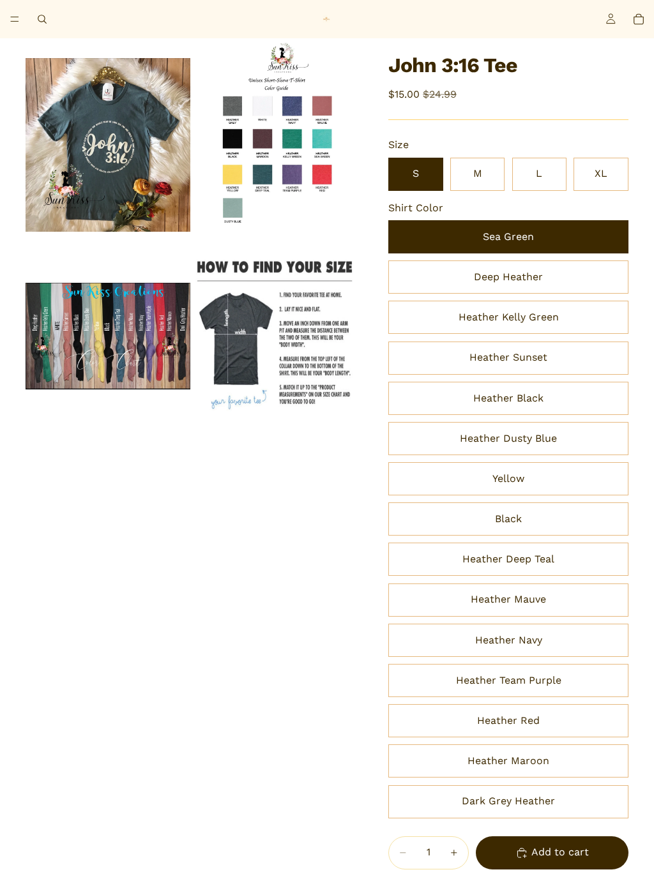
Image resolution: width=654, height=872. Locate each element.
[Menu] (14, 19)
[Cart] (639, 19)
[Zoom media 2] (275, 145)
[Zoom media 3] (108, 336)
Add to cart (560, 852)
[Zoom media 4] (275, 336)
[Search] (42, 19)
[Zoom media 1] (108, 145)
